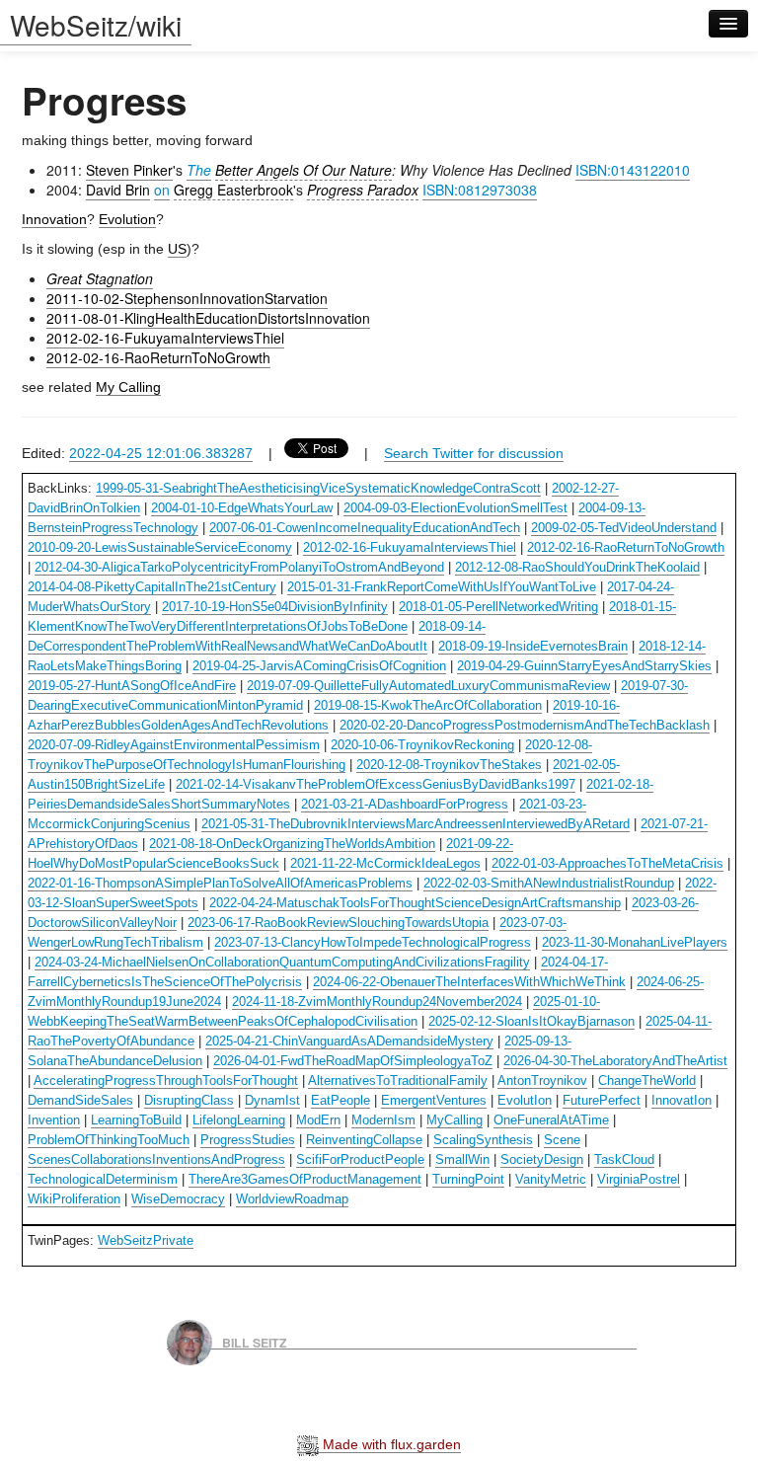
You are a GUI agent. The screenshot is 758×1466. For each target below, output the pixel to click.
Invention (54, 1120)
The (199, 170)
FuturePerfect (602, 1100)
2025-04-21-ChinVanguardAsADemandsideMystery (349, 1041)
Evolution (127, 219)
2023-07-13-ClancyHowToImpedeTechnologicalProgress (372, 942)
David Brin (118, 189)
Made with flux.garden (390, 1444)
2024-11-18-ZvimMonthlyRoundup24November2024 (377, 1001)
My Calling (128, 387)
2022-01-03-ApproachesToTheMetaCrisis (607, 863)
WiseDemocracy (178, 1199)
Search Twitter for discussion (474, 453)
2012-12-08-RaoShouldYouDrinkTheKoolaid (577, 567)
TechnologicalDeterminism (103, 1179)
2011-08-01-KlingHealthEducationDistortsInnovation (208, 318)
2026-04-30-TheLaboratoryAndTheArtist (615, 1060)
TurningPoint (468, 1179)
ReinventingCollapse (364, 1139)
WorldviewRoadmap (292, 1199)
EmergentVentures (434, 1100)
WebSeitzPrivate (145, 1240)
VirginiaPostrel (638, 1179)
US (177, 249)
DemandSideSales (80, 1100)
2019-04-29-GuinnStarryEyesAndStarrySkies (584, 665)
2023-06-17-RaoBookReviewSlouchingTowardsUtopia (338, 922)
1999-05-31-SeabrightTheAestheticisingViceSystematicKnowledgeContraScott (318, 488)
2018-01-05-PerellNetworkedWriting (498, 606)
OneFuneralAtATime (551, 1120)
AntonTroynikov (542, 1080)
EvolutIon (524, 1100)
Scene (562, 1139)
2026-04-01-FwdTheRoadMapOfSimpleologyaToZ (353, 1060)
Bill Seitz (254, 1342)
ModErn (318, 1120)
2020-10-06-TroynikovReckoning (422, 744)
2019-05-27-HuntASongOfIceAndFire (132, 685)
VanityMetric (550, 1179)
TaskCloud (624, 1159)
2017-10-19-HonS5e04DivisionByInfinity (275, 606)
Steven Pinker (129, 170)
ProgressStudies (247, 1139)
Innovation (54, 219)
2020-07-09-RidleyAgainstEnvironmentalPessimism (174, 744)
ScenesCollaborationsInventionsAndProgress (156, 1159)
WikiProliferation (74, 1199)
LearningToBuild (136, 1120)
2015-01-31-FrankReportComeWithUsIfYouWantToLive (441, 586)
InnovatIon (681, 1100)
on (162, 189)
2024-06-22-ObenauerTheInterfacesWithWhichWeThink (469, 981)
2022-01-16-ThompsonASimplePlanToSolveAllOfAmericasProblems (220, 883)
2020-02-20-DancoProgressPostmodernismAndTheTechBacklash (525, 725)
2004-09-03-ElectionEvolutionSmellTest (455, 508)
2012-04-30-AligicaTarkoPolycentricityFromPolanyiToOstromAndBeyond (239, 567)
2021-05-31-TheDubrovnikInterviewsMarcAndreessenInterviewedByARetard (415, 823)
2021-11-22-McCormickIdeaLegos (385, 863)
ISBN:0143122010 (632, 170)
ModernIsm (383, 1120)
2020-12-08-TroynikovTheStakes (449, 764)
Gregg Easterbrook (233, 189)
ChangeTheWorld (647, 1080)
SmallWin (462, 1159)
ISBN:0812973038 (479, 189)
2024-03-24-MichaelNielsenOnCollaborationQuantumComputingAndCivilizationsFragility (282, 962)
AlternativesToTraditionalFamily (398, 1080)
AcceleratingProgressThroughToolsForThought (166, 1080)
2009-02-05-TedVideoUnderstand (624, 527)
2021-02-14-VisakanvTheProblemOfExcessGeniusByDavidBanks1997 (375, 784)
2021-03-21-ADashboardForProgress (404, 804)
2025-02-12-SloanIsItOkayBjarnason (531, 1021)
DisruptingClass (189, 1100)
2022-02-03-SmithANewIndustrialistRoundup (548, 883)
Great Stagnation (99, 278)
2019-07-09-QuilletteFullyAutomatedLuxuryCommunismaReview (428, 685)
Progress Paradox (362, 189)
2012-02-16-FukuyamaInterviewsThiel (165, 337)
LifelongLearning (238, 1120)
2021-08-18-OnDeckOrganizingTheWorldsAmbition (292, 843)
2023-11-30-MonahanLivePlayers (634, 942)
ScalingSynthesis (483, 1139)
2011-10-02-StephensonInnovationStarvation (187, 298)
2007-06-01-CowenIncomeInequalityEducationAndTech (364, 527)
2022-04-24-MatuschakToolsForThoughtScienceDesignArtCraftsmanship (415, 902)
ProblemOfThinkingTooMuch (109, 1139)
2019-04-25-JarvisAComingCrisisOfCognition (319, 665)
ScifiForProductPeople (360, 1159)
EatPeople (340, 1100)
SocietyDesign (541, 1159)
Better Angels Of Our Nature (303, 170)
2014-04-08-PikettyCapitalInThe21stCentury (152, 586)
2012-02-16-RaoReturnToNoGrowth (158, 357)
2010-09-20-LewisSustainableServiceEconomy (160, 547)
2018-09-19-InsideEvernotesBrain (533, 646)
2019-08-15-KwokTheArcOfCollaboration (428, 705)
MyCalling (454, 1120)
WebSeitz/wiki (96, 24)
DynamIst (272, 1100)
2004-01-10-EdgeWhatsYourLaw (242, 508)
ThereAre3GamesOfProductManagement (305, 1179)
